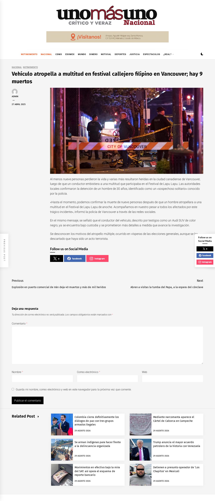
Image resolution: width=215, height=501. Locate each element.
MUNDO (82, 54)
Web (144, 372)
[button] (202, 54)
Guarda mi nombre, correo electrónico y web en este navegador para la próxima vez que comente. (74, 389)
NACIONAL (46, 54)
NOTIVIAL (106, 54)
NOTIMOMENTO (29, 54)
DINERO (93, 54)
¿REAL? (167, 54)
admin (15, 96)
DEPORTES (120, 54)
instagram (99, 258)
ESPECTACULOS (151, 54)
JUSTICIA (135, 54)
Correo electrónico (88, 372)
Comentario (19, 323)
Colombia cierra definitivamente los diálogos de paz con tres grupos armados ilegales (97, 420)
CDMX (58, 54)
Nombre (17, 372)
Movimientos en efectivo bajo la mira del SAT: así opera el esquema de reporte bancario (97, 471)
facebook (77, 258)
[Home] (13, 54)
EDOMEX (70, 54)
